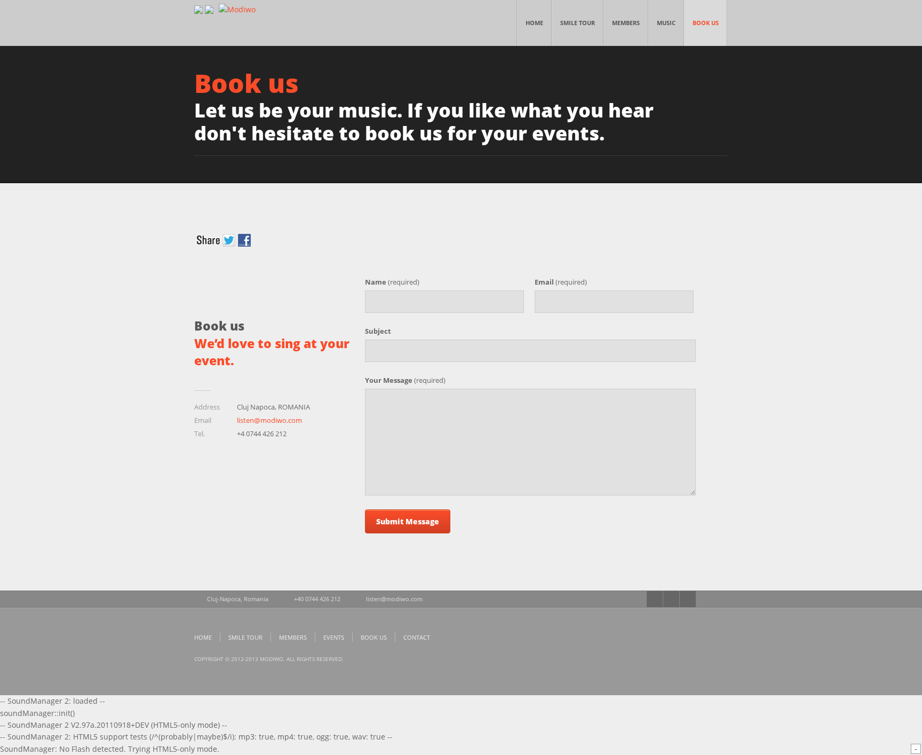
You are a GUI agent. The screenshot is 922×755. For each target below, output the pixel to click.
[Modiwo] (237, 9)
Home (534, 23)
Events (333, 637)
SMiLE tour (577, 23)
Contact (416, 637)
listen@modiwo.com (269, 420)
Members (626, 23)
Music (666, 23)
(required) (392, 282)
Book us (706, 23)
